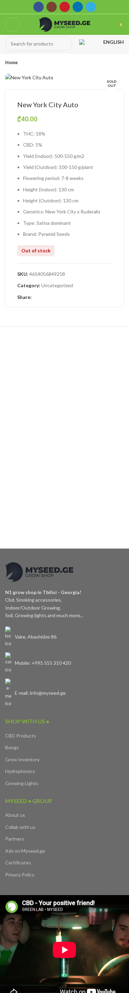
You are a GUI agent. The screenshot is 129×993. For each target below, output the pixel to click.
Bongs (12, 747)
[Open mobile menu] (12, 24)
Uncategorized (57, 285)
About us (15, 815)
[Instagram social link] (51, 7)
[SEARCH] (65, 43)
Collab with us (20, 827)
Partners (14, 839)
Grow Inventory (22, 759)
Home (11, 62)
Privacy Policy (19, 874)
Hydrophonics (20, 771)
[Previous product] (106, 62)
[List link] (64, 637)
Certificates (18, 862)
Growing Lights (21, 783)
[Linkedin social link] (78, 7)
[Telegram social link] (91, 7)
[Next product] (120, 62)
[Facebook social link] (38, 7)
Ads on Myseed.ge (25, 851)
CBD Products (20, 736)
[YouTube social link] (65, 7)
